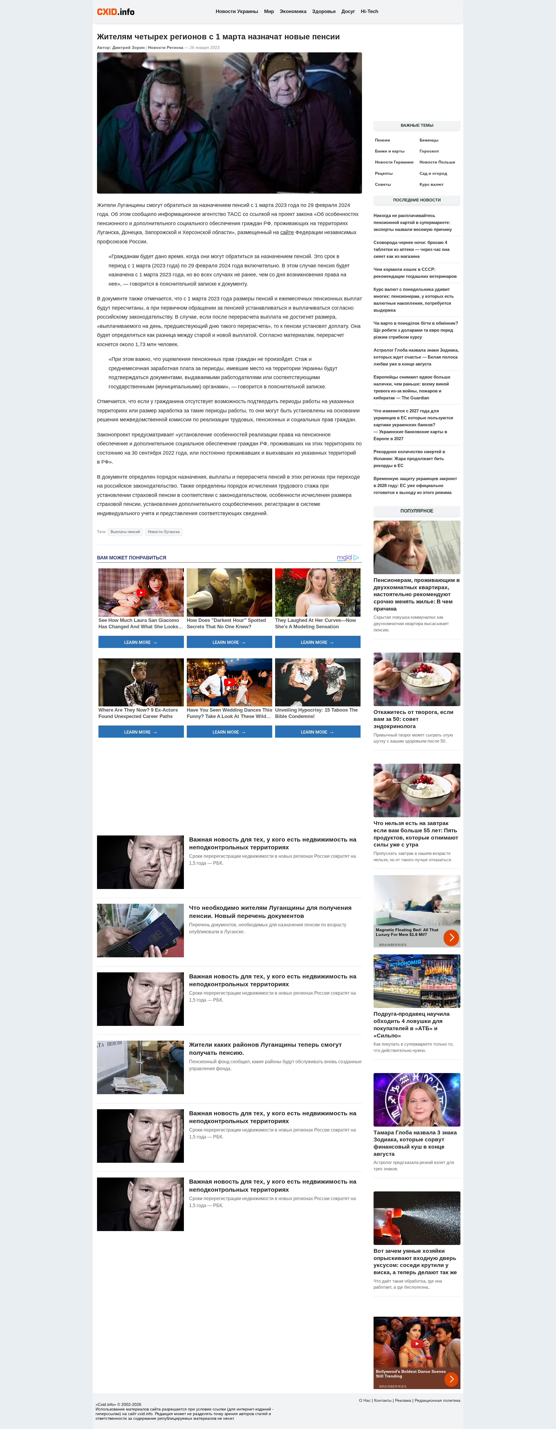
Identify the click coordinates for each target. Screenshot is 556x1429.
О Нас (365, 1400)
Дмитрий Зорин (128, 47)
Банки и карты (390, 151)
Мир (269, 11)
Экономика (293, 11)
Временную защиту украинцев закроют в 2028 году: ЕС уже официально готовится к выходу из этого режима (415, 485)
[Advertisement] (229, 785)
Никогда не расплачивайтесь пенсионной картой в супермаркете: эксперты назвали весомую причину (413, 222)
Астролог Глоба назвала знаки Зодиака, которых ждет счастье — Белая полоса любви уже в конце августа (416, 357)
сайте (287, 232)
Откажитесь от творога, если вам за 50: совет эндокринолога (413, 719)
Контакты (383, 1400)
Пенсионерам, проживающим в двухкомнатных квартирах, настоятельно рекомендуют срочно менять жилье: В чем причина (417, 594)
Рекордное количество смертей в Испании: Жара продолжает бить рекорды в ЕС (409, 458)
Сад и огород (433, 173)
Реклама (403, 1400)
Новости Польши (437, 162)
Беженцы (429, 140)
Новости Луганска (164, 532)
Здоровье (324, 11)
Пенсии (382, 140)
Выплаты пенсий (125, 532)
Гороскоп (429, 151)
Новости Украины (237, 11)
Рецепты (384, 173)
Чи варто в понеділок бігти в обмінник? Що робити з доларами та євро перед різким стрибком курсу (416, 330)
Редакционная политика (437, 1400)
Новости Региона (165, 47)
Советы (383, 184)
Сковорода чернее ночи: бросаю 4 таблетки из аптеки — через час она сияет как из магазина (411, 249)
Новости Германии (394, 162)
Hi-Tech (369, 11)
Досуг (348, 11)
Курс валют (432, 184)
